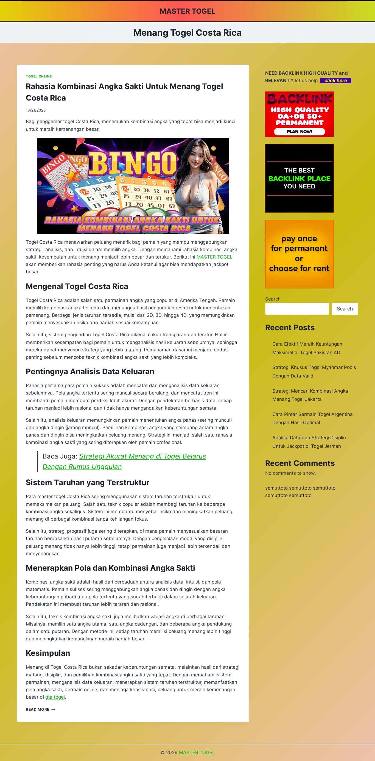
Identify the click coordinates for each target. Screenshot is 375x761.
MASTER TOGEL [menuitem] (215, 257)
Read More (40, 709)
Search (273, 299)
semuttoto (276, 488)
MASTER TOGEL (197, 752)
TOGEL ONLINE (39, 76)
